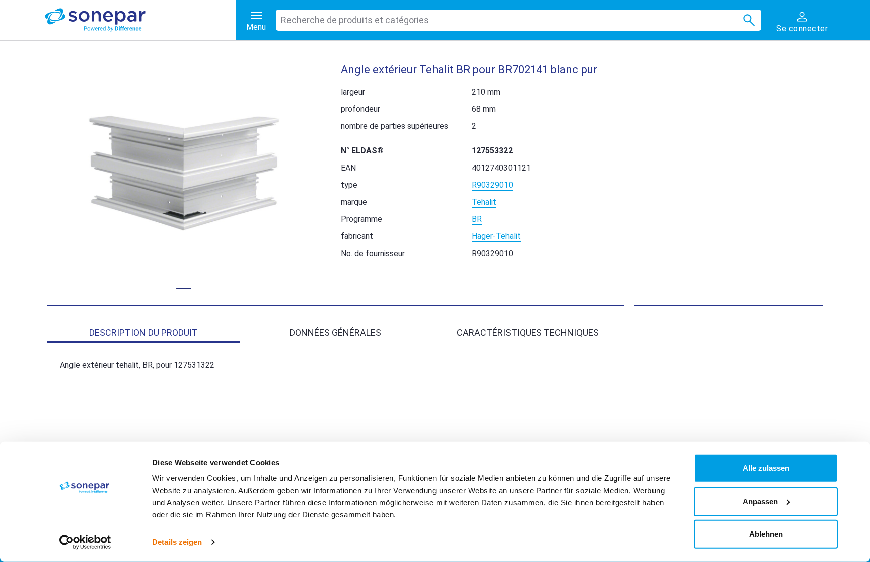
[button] (184, 173)
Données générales (335, 332)
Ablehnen (766, 534)
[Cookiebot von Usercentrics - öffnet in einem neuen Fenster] (85, 542)
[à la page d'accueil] (140, 20)
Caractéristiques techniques (528, 332)
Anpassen (760, 501)
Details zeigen (177, 542)
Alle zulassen (766, 468)
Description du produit (143, 332)
